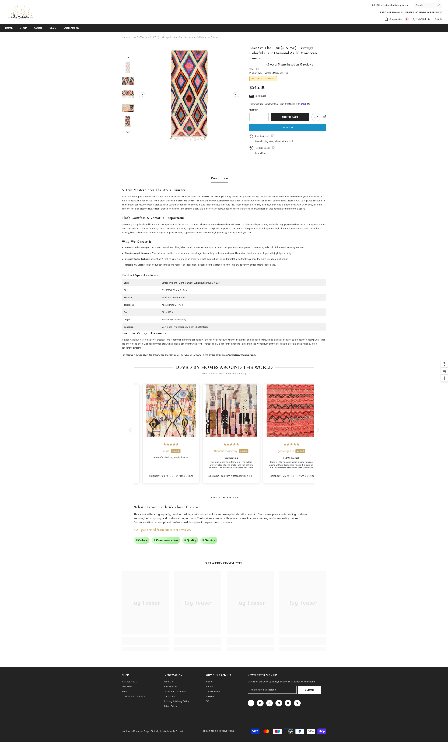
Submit (310, 689)
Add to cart (290, 117)
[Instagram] (260, 703)
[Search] (428, 5)
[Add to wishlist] (316, 117)
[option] (189, 95)
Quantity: (253, 110)
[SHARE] (323, 117)
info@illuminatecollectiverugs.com (390, 5)
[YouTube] (288, 703)
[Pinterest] (269, 703)
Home (125, 37)
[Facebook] (251, 703)
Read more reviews (224, 497)
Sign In (438, 19)
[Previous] (142, 95)
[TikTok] (278, 703)
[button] (131, 430)
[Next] (236, 95)
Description (219, 178)
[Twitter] (297, 703)
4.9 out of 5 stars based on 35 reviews (289, 64)
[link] (145, 643)
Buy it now (288, 127)
